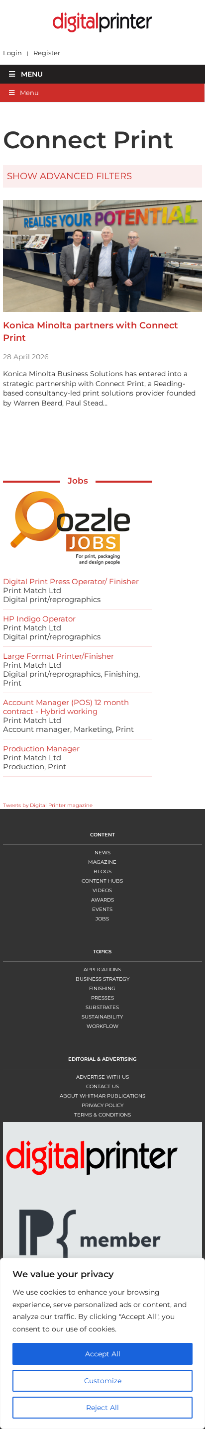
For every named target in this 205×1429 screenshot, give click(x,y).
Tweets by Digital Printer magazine (48, 805)
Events (102, 909)
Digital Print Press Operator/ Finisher (71, 581)
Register (46, 53)
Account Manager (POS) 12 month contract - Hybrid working (66, 707)
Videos (102, 890)
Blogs (102, 871)
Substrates (102, 1007)
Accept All (102, 1353)
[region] (102, 1343)
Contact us (102, 1086)
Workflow (102, 1026)
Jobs (78, 481)
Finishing (102, 988)
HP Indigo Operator (39, 618)
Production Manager (41, 748)
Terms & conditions (102, 1115)
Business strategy (102, 979)
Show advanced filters (69, 176)
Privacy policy (102, 1105)
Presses (102, 998)
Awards (102, 900)
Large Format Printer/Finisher (58, 656)
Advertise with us (102, 1077)
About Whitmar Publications (102, 1096)
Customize (102, 1380)
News (102, 852)
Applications (102, 969)
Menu (32, 74)
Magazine (102, 862)
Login (12, 53)
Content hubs (102, 881)
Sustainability (102, 1017)
